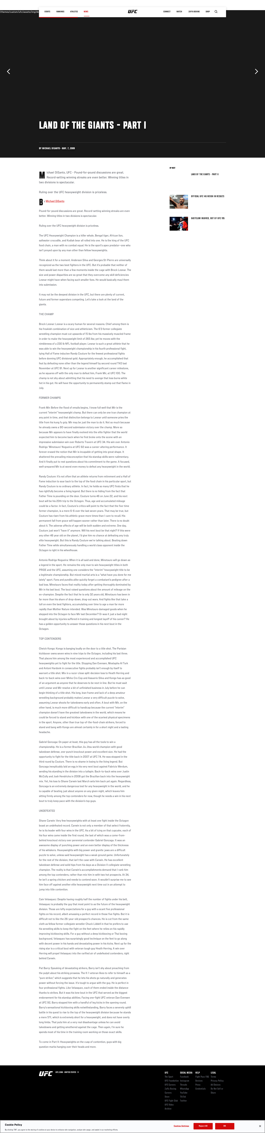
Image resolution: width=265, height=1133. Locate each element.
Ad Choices (216, 1085)
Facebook (184, 1077)
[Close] (260, 1126)
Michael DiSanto (55, 201)
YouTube (183, 1093)
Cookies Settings (181, 1126)
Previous (9, 71)
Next (255, 71)
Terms (213, 1077)
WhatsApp (184, 1089)
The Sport (169, 1077)
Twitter (183, 1101)
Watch (179, 11)
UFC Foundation (172, 1081)
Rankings (60, 11)
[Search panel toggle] (216, 11)
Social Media (186, 1073)
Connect (167, 11)
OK (224, 1126)
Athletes (74, 11)
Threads (183, 1085)
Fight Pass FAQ (202, 1077)
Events (47, 11)
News (86, 11)
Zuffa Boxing (194, 11)
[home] (132, 11)
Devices (199, 1081)
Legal (213, 1073)
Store (167, 1097)
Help (197, 1073)
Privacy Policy (217, 1081)
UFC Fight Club (171, 1101)
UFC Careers (170, 1085)
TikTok (183, 1097)
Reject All (203, 1126)
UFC (166, 1073)
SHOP (208, 11)
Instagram (184, 1081)
